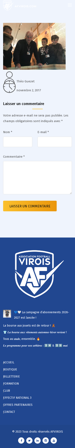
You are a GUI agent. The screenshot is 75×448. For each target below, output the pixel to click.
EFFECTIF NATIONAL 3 (17, 398)
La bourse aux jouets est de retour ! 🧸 (29, 325)
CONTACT (9, 412)
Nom (7, 132)
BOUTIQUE (10, 369)
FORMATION (11, 383)
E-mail (43, 132)
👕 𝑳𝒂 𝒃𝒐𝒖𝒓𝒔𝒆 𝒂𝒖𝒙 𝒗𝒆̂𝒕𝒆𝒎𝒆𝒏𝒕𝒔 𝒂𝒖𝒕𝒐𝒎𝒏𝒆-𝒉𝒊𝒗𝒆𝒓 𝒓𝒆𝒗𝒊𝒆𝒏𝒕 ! (35, 332)
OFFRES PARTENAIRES (17, 405)
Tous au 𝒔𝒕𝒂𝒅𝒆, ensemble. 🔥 (21, 339)
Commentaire (14, 156)
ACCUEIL (8, 362)
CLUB (6, 390)
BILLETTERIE (11, 376)
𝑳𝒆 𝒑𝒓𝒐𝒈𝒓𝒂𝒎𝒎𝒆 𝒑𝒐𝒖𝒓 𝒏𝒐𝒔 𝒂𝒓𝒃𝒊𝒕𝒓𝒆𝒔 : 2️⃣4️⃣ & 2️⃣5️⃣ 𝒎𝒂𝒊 (35, 345)
